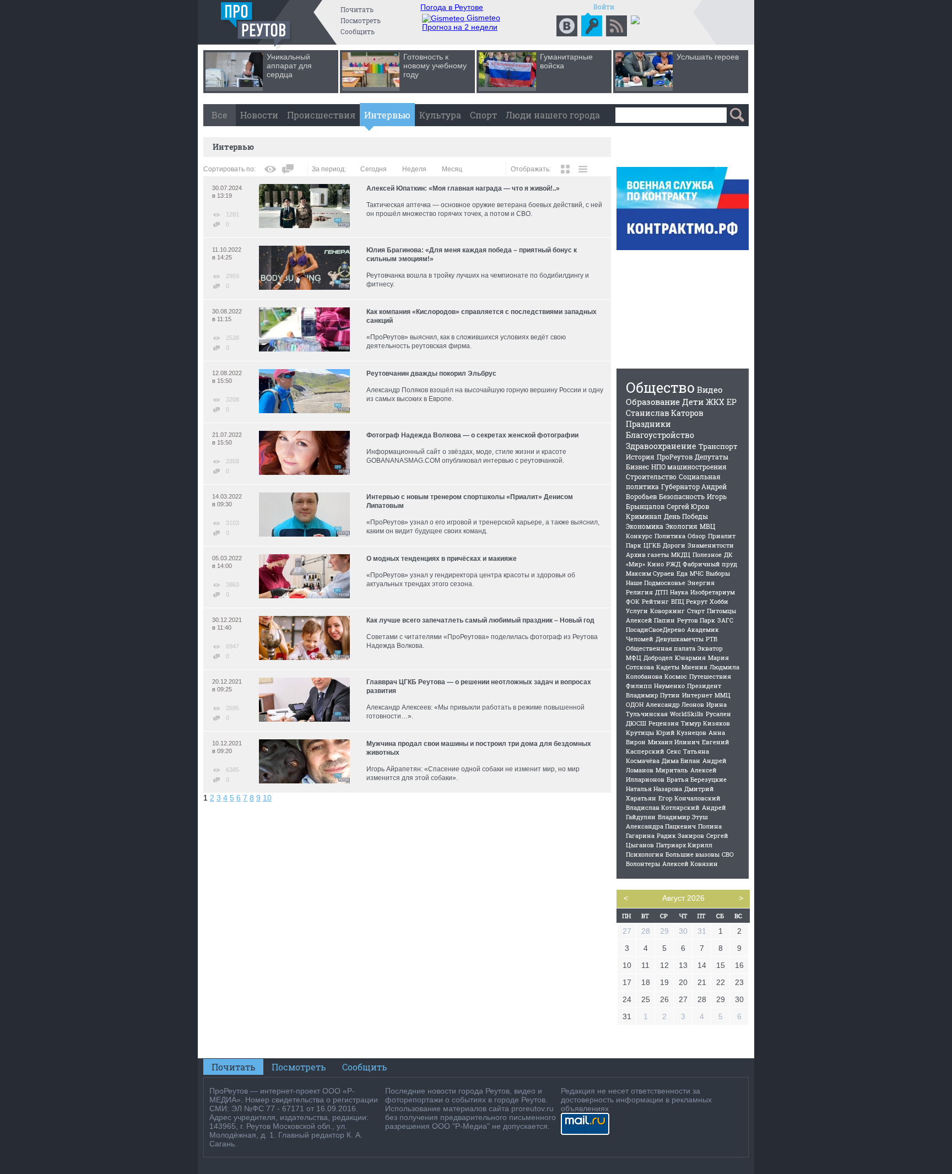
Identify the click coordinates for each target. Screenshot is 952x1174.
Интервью (387, 115)
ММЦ (723, 695)
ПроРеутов (675, 456)
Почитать (357, 9)
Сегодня (373, 169)
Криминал (644, 516)
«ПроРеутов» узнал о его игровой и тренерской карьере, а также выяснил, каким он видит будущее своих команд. (482, 526)
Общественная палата (660, 648)
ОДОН (634, 704)
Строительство (651, 476)
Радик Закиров (680, 835)
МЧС (697, 573)
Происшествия (321, 115)
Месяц (452, 169)
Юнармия (690, 657)
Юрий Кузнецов (681, 732)
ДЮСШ (636, 723)
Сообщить (357, 31)
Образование (653, 401)
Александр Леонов (675, 704)
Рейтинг (655, 601)
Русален (718, 714)
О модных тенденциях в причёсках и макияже (441, 558)
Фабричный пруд (710, 564)
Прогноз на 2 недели (459, 27)
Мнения (694, 667)
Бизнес (637, 466)
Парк (633, 545)
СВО (728, 854)
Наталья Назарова (654, 789)
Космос (675, 676)
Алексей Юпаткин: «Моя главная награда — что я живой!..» (463, 188)
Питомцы (721, 611)
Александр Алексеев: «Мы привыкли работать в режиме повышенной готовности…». (475, 712)
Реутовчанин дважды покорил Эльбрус (431, 373)
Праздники (648, 424)
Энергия (701, 582)
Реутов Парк (696, 620)
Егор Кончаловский (689, 798)
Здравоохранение (661, 446)
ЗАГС (725, 620)
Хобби (719, 601)
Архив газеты (647, 554)
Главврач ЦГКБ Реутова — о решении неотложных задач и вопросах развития (478, 686)
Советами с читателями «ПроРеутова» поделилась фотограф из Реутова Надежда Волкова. (482, 641)
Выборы (718, 573)
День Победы (686, 516)
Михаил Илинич (674, 742)
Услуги (637, 611)
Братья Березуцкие (697, 779)
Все (220, 115)
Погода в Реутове (451, 7)
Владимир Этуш (683, 817)
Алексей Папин (650, 620)
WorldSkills (687, 714)
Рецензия (663, 723)
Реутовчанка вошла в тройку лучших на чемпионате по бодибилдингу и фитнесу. (477, 280)
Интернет (697, 695)
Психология (644, 854)
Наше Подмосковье (655, 582)
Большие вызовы (693, 854)
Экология (681, 526)
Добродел (658, 657)
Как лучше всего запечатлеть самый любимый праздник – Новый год (480, 620)
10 (267, 797)
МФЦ (633, 657)
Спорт (483, 115)
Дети (693, 401)
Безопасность (682, 496)
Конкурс (639, 536)
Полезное (707, 554)
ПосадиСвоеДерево (655, 629)
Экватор (710, 648)
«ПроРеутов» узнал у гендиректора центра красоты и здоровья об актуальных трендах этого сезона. (470, 579)
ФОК (633, 601)
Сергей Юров (688, 506)
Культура (440, 115)
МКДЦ (680, 554)
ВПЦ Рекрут (689, 601)
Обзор (697, 536)
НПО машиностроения (689, 466)
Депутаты (711, 456)
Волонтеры (643, 863)
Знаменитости (711, 545)
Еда (682, 573)
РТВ (711, 639)
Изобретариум (712, 592)
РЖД (673, 564)
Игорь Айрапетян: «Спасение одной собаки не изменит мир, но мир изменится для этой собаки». (473, 773)
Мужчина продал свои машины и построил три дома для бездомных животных (478, 748)
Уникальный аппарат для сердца (289, 65)
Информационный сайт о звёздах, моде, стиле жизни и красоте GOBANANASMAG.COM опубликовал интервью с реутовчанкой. (466, 456)
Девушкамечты (680, 639)
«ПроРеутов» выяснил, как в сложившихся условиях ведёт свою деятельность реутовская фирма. (466, 341)
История (640, 456)
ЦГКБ (652, 545)
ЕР (732, 402)
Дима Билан (681, 760)
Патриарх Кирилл (684, 845)
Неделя (414, 169)
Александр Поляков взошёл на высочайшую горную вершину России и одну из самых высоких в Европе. (484, 394)
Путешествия (710, 676)
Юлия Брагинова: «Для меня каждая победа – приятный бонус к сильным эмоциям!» (471, 254)
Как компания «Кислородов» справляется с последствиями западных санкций (481, 316)
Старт (696, 611)
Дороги (674, 545)
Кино (655, 564)
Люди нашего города (553, 115)
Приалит (721, 536)
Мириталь (672, 770)
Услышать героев (708, 56)
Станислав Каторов (665, 413)
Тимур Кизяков (705, 723)
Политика (669, 536)
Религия (639, 592)
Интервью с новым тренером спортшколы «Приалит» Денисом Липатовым (469, 501)
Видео (709, 389)
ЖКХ (715, 402)
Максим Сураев (650, 573)
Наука (679, 592)
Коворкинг (667, 611)
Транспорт (718, 446)
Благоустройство (660, 435)
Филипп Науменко (655, 685)
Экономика (644, 526)
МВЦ (707, 526)
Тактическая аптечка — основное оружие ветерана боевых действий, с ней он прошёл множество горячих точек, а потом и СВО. (484, 209)
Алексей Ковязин (690, 863)
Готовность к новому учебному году (435, 65)
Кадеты (667, 667)
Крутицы (640, 732)
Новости (259, 115)
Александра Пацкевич (661, 826)
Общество (660, 387)
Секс (674, 751)
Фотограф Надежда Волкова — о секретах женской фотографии (472, 435)
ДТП (661, 592)
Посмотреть (360, 20)
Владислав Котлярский (663, 807)
